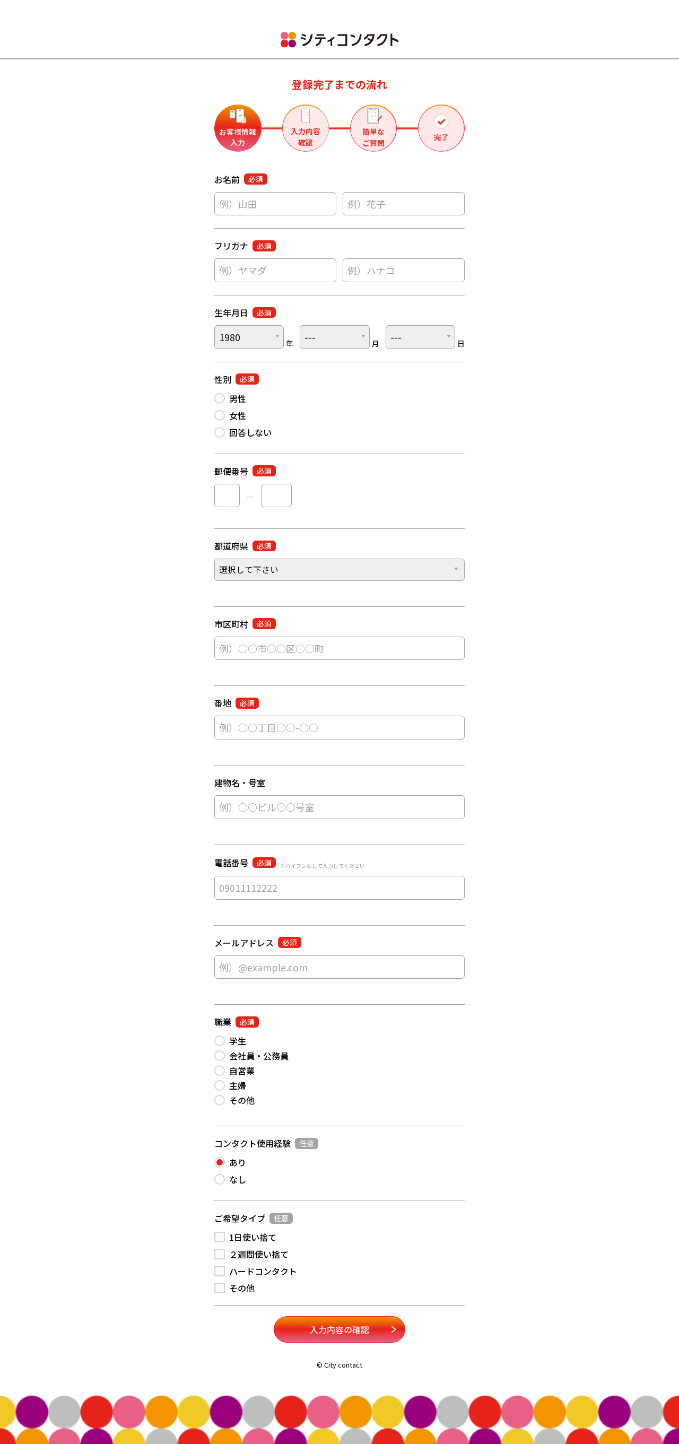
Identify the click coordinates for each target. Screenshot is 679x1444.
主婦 (237, 1085)
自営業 (242, 1070)
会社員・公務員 (259, 1055)
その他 (242, 1100)
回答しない (250, 432)
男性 (237, 398)
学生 (237, 1040)
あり (237, 1162)
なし (237, 1179)
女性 (237, 415)
